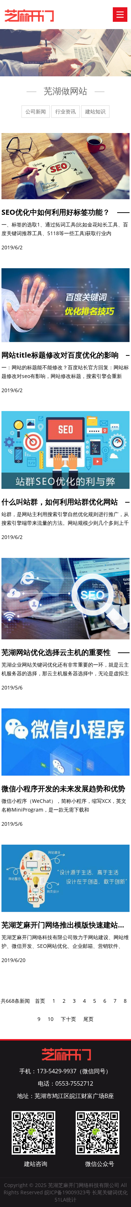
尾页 (88, 1018)
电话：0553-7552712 (65, 1083)
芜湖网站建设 (29, 15)
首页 (40, 1000)
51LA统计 (65, 1199)
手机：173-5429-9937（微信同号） (65, 1071)
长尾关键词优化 (110, 1192)
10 (50, 1018)
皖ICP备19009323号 (67, 1192)
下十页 (68, 1018)
